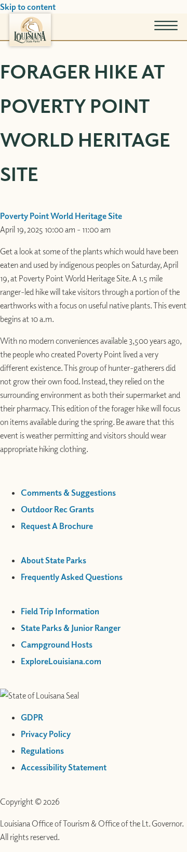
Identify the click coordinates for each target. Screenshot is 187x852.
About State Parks (53, 560)
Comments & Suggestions (68, 492)
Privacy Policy (46, 734)
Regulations (42, 750)
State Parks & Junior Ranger (71, 628)
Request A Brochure (57, 526)
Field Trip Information (60, 611)
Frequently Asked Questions (72, 577)
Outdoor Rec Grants (57, 509)
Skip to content (28, 7)
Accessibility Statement (63, 767)
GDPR (32, 717)
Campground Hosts (56, 644)
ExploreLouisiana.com (61, 661)
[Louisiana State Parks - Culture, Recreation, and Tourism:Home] (30, 30)
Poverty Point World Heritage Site (61, 216)
